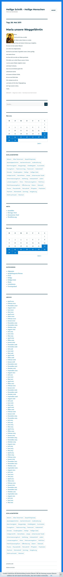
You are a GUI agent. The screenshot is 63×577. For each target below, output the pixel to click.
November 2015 (12, 418)
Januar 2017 (11, 388)
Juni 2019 (10, 334)
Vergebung (33, 191)
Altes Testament (18, 159)
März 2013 (11, 455)
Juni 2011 (10, 500)
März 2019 (11, 340)
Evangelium (10, 169)
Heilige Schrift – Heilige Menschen (25, 9)
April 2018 (11, 355)
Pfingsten (34, 188)
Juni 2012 (10, 474)
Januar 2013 (11, 459)
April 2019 (11, 338)
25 (21, 137)
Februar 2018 (12, 360)
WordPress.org (12, 217)
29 (44, 137)
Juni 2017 (10, 377)
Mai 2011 (10, 502)
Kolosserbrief (34, 178)
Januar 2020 (11, 321)
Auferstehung (36, 162)
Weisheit (21, 195)
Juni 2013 (10, 448)
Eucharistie (40, 165)
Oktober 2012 (12, 466)
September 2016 (13, 396)
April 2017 (11, 381)
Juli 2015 (10, 420)
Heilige (26, 172)
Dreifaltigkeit (32, 165)
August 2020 (11, 308)
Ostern (34, 185)
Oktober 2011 (12, 491)
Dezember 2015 (12, 416)
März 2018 (11, 357)
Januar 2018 (11, 362)
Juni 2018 (10, 351)
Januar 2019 (11, 342)
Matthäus (41, 182)
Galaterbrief (39, 169)
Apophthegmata (30, 159)
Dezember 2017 (12, 364)
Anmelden (11, 210)
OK (51, 575)
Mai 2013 (10, 450)
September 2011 (12, 494)
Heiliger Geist (34, 172)
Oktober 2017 (12, 368)
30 (9, 140)
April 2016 (11, 407)
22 (44, 134)
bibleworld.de (10, 567)
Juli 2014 (10, 422)
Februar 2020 (12, 318)
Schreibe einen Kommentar (30, 92)
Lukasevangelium (12, 182)
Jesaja (28, 175)
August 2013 (11, 444)
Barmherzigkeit (11, 165)
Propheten (42, 188)
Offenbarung (26, 185)
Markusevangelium (31, 182)
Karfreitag (25, 178)
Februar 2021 (12, 303)
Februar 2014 (12, 433)
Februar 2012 (12, 483)
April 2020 (11, 314)
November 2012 (12, 463)
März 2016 (11, 409)
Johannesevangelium (13, 178)
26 (27, 137)
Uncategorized (12, 286)
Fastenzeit (30, 169)
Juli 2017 (10, 375)
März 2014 (11, 431)
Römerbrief (17, 191)
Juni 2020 (11, 310)
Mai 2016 (10, 405)
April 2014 (11, 429)
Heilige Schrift (11, 175)
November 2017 (12, 366)
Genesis (9, 172)
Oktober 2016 (12, 394)
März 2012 (11, 481)
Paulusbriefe (16, 188)
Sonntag (25, 191)
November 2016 (12, 392)
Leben (41, 178)
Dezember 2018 (12, 344)
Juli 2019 (10, 331)
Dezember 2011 (12, 487)
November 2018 (12, 347)
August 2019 (11, 329)
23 (9, 137)
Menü (53, 10)
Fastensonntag (20, 169)
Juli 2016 (10, 401)
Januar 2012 (11, 485)
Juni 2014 (10, 424)
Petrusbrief (25, 188)
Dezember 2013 (12, 437)
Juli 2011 (10, 498)
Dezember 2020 (12, 305)
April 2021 (11, 301)
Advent (9, 159)
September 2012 (13, 468)
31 (15, 140)
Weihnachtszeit (12, 195)
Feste (9, 275)
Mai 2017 (10, 379)
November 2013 (12, 440)
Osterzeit (40, 185)
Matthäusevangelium (13, 185)
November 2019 (12, 325)
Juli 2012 (10, 472)
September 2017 (13, 370)
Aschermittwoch (25, 162)
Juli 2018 (10, 349)
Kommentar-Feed (13, 215)
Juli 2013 (10, 446)
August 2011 (11, 496)
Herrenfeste (21, 175)
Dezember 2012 (12, 461)
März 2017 (11, 383)
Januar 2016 (11, 414)
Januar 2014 (11, 435)
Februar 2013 (12, 457)
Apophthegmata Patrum (15, 273)
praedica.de (9, 563)
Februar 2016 (12, 411)
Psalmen (9, 191)
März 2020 (11, 316)
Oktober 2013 (12, 442)
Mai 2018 (10, 353)
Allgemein (15, 92)
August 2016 (11, 398)
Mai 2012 (10, 476)
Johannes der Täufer (38, 175)
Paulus (9, 188)
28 (38, 137)
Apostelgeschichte (12, 162)
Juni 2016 (10, 403)
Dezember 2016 (12, 390)
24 (15, 137)
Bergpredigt (22, 165)
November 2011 (12, 489)
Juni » (39, 143)
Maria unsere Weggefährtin (24, 29)
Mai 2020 (10, 312)
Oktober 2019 (12, 327)
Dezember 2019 (12, 323)
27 (33, 137)
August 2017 (11, 372)
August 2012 (11, 470)
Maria (19, 92)
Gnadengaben (17, 172)
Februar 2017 (12, 385)
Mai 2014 (10, 427)
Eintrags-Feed (12, 213)
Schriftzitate (11, 284)
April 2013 (11, 453)
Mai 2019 (10, 336)
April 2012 (11, 478)
